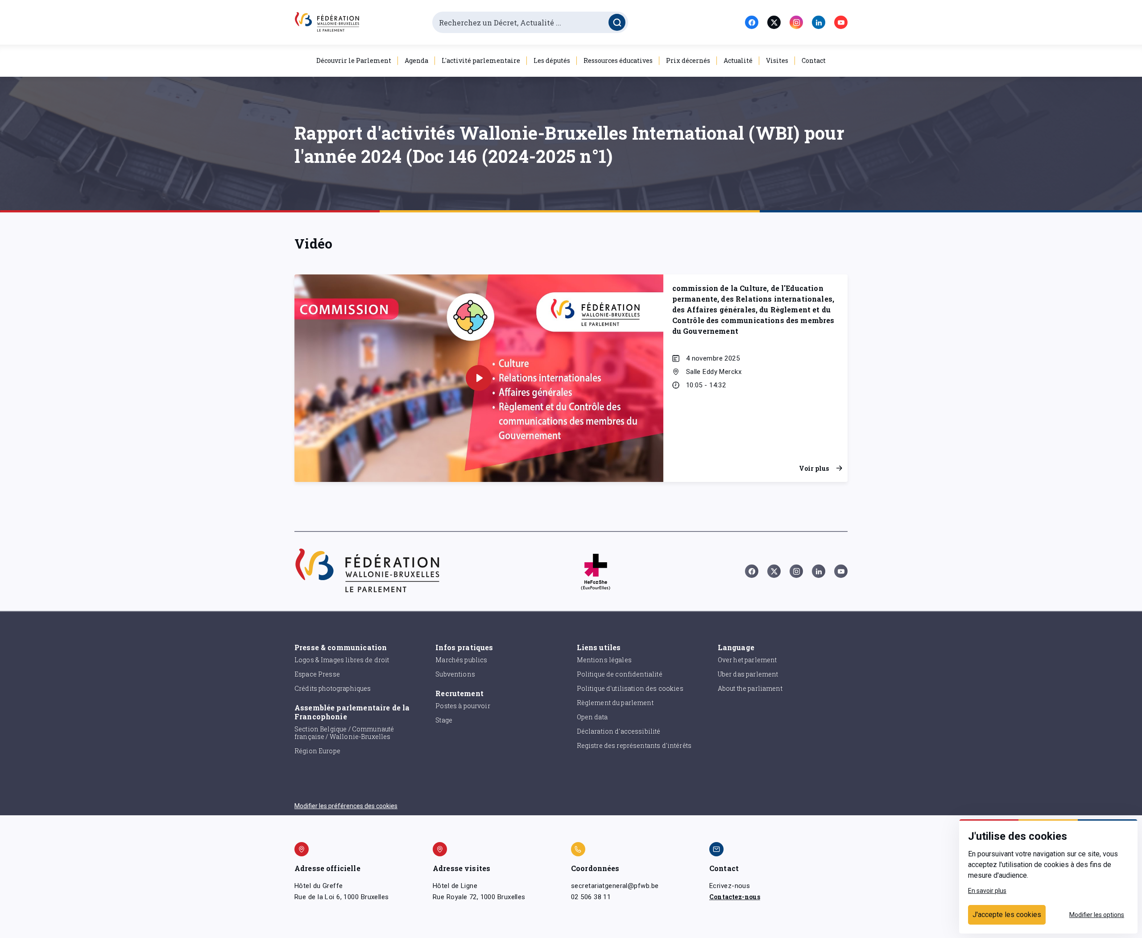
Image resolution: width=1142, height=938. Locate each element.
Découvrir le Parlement (353, 60)
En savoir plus (987, 890)
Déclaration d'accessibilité (619, 731)
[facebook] (751, 22)
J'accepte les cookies (1006, 914)
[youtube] (841, 22)
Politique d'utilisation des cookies (630, 688)
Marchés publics (461, 660)
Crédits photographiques (332, 688)
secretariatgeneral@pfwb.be (614, 886)
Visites (777, 60)
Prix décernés (688, 60)
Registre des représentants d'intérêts (634, 745)
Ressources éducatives (618, 60)
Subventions (455, 674)
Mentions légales (604, 660)
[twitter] (774, 22)
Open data (592, 717)
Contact (814, 60)
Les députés (552, 60)
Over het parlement (747, 660)
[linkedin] (818, 22)
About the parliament (750, 688)
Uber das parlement (748, 674)
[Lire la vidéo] (479, 378)
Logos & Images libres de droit (341, 660)
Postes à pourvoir (462, 705)
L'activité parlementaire (481, 60)
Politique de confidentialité (619, 674)
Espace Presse (317, 674)
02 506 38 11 (591, 897)
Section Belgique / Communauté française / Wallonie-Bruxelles (344, 733)
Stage (443, 720)
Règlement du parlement (615, 702)
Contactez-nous (734, 896)
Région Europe (317, 751)
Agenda (416, 60)
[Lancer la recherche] (616, 22)
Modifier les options (1096, 914)
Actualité (738, 60)
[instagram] (796, 22)
